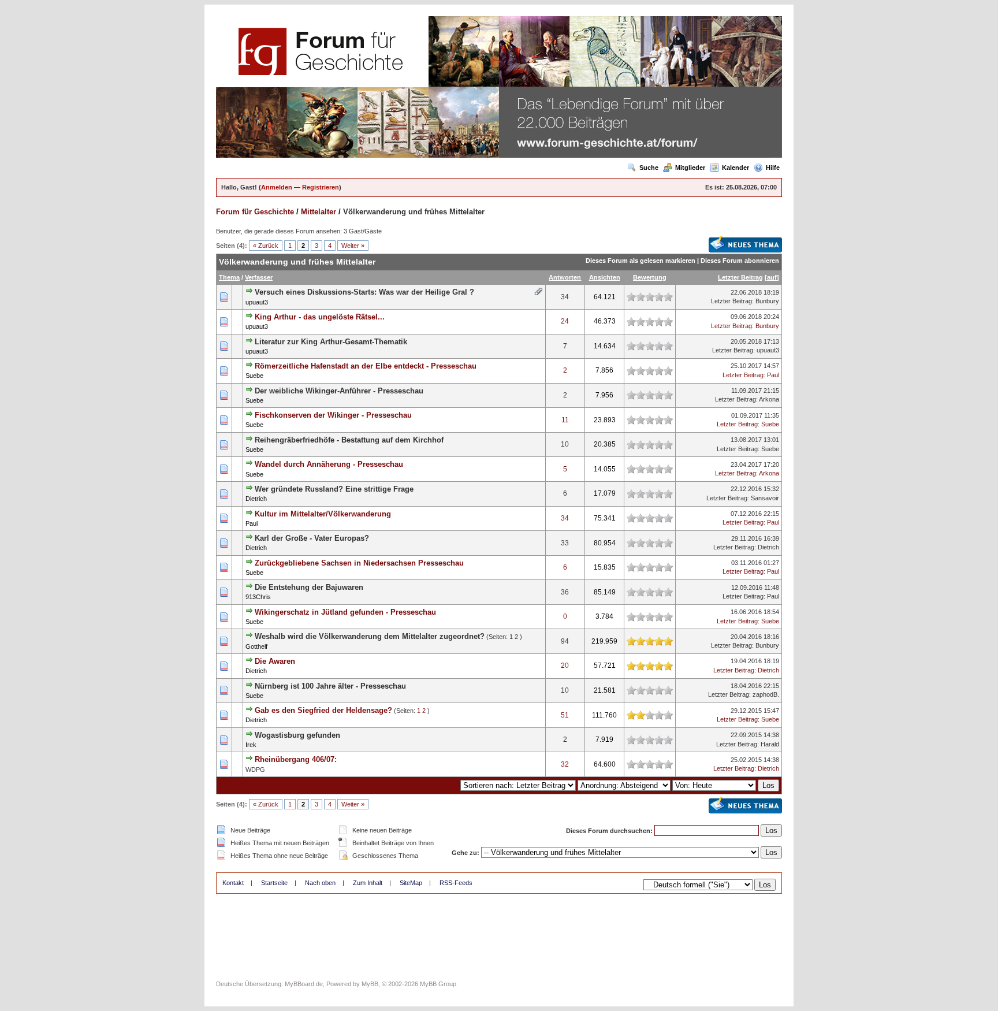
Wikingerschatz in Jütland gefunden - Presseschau (345, 612)
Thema (229, 277)
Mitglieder (690, 167)
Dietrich (256, 498)
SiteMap (411, 882)
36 (565, 592)
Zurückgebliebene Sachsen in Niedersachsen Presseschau (359, 563)
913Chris (258, 596)
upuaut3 (256, 302)
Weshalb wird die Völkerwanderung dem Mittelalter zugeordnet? (370, 636)
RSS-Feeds (456, 882)
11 (565, 420)
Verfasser (259, 277)
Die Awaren (275, 661)
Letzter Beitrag (740, 277)
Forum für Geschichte (255, 211)
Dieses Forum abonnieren (740, 260)
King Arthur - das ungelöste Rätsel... (320, 317)
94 (565, 641)
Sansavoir (765, 498)
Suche (648, 167)
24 (565, 321)
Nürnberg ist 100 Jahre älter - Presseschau (330, 686)
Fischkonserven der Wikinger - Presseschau (333, 415)
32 (565, 764)
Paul (773, 374)
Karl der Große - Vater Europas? (312, 538)
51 (565, 715)
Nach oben (320, 882)
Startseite (274, 882)
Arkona (769, 399)
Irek (250, 744)
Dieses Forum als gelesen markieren (640, 260)
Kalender (735, 167)
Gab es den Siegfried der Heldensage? (323, 710)
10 (565, 444)
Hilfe (773, 167)
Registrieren (320, 187)
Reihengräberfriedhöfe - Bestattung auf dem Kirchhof (349, 440)
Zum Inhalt (367, 882)
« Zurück (265, 245)
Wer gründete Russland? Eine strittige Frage (334, 489)
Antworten (565, 277)
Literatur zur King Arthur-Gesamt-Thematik (331, 341)
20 (565, 665)
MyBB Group (438, 983)
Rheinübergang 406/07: (296, 759)
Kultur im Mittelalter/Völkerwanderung (323, 514)
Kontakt (233, 882)
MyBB (370, 983)
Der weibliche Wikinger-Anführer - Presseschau (339, 390)
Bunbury (767, 301)
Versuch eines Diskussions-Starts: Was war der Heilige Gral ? (364, 292)
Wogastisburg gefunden (297, 735)
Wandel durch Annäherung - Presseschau (329, 464)
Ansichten (604, 277)
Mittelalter (318, 211)
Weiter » (352, 245)
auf (772, 277)
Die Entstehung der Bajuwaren (309, 587)
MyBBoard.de (304, 983)
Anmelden (276, 187)
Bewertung (649, 277)
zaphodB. (766, 694)
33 (565, 543)
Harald (770, 744)
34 (565, 297)
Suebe (254, 375)
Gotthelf (256, 646)
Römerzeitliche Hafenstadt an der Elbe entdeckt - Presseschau (365, 366)
